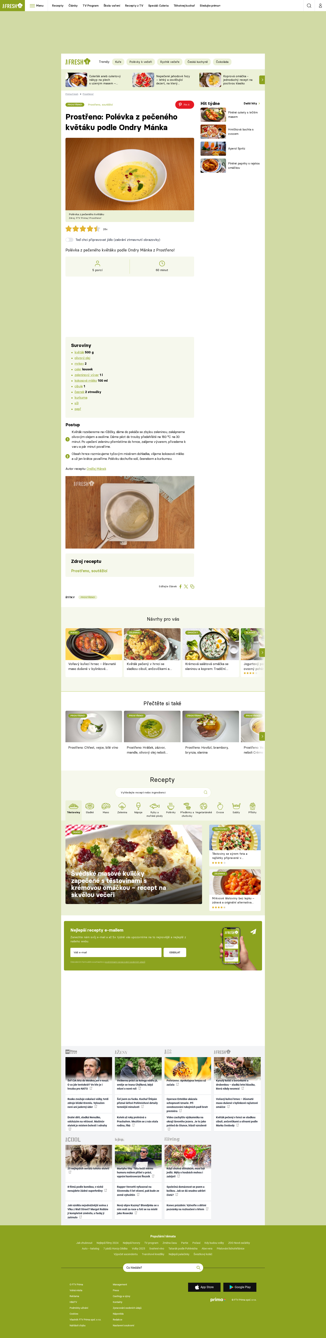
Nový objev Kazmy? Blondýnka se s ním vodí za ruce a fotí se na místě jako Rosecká (138, 1209)
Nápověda (118, 1313)
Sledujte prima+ (210, 5)
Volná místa (76, 1290)
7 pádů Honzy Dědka (115, 1248)
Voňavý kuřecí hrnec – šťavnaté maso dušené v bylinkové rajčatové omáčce (92, 666)
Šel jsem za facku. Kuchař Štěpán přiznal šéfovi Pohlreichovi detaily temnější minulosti (137, 1103)
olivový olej (82, 358)
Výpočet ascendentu (126, 1254)
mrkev (79, 363)
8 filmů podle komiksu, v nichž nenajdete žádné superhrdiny (85, 1188)
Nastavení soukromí (123, 1325)
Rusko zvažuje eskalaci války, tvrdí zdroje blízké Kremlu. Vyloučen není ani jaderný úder (88, 1103)
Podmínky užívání (79, 1307)
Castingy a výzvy (121, 1296)
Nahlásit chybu (77, 1325)
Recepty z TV (134, 5)
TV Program (90, 5)
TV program (151, 1242)
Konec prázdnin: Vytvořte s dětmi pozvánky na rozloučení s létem (186, 1207)
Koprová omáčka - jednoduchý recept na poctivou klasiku (237, 79)
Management (120, 1284)
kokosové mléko (86, 380)
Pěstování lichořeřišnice (230, 1248)
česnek (79, 392)
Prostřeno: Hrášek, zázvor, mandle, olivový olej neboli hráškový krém (146, 750)
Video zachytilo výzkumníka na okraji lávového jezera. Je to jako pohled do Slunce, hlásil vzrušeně (187, 1121)
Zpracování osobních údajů (127, 1307)
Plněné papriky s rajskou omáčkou (244, 166)
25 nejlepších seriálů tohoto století (88, 1168)
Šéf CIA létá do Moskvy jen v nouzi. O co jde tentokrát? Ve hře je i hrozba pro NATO (88, 1084)
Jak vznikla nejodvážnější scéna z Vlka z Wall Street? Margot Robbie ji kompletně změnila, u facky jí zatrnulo (88, 1211)
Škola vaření (112, 5)
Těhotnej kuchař (184, 5)
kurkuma (81, 397)
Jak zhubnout (84, 1242)
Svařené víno (156, 1248)
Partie (184, 1242)
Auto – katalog (90, 1248)
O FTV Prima (76, 1284)
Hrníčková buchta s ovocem (241, 132)
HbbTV (73, 1302)
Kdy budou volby (214, 1242)
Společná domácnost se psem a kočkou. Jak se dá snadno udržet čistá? (186, 1190)
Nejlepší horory (131, 1242)
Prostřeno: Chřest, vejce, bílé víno (93, 747)
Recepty (58, 5)
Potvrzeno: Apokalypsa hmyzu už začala (186, 1082)
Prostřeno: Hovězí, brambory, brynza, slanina (206, 749)
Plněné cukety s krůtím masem (243, 115)
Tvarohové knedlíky (153, 1254)
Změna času (170, 1242)
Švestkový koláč (203, 1254)
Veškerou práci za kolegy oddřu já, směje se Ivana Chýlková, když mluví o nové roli (137, 1084)
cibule (79, 386)
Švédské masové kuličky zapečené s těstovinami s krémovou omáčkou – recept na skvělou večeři (118, 884)
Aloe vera (207, 1248)
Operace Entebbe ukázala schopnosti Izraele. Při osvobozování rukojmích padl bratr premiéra (187, 1105)
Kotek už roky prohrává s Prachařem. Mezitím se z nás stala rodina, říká (137, 1121)
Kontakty (117, 1302)
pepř (78, 409)
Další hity (251, 103)
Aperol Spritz (236, 148)
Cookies (74, 1313)
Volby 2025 (138, 1248)
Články (73, 5)
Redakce (117, 1319)
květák (79, 352)
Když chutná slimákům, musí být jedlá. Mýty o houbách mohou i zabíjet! (186, 1172)
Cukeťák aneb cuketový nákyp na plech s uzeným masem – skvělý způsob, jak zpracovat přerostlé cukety (105, 85)
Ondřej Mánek (96, 469)
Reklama (74, 1296)
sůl (76, 403)
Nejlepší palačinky (179, 1254)
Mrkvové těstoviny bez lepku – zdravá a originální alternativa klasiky (233, 902)
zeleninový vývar (87, 375)
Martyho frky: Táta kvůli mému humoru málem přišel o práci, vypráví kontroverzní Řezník (135, 1172)
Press (116, 1290)
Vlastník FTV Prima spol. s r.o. (85, 1319)
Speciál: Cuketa (158, 5)
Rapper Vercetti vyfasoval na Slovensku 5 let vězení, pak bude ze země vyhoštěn (138, 1190)
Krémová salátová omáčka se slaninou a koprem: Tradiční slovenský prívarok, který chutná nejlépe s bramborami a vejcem (208, 666)
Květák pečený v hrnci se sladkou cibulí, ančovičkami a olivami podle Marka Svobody (148, 666)
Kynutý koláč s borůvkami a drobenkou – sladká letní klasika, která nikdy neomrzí (235, 1084)
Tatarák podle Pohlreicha (183, 1248)
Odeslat (174, 952)
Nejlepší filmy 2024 (107, 1242)
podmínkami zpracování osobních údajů (125, 962)
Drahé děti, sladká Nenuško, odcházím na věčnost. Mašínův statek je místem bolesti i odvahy (87, 1121)
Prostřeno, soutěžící (100, 104)
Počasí (196, 1242)
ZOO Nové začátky (239, 1242)
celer (78, 369)
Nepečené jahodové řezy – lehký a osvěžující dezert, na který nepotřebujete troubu (173, 81)
